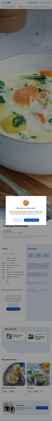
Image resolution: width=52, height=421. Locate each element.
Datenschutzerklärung (36, 214)
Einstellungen (17, 220)
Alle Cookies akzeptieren (31, 220)
